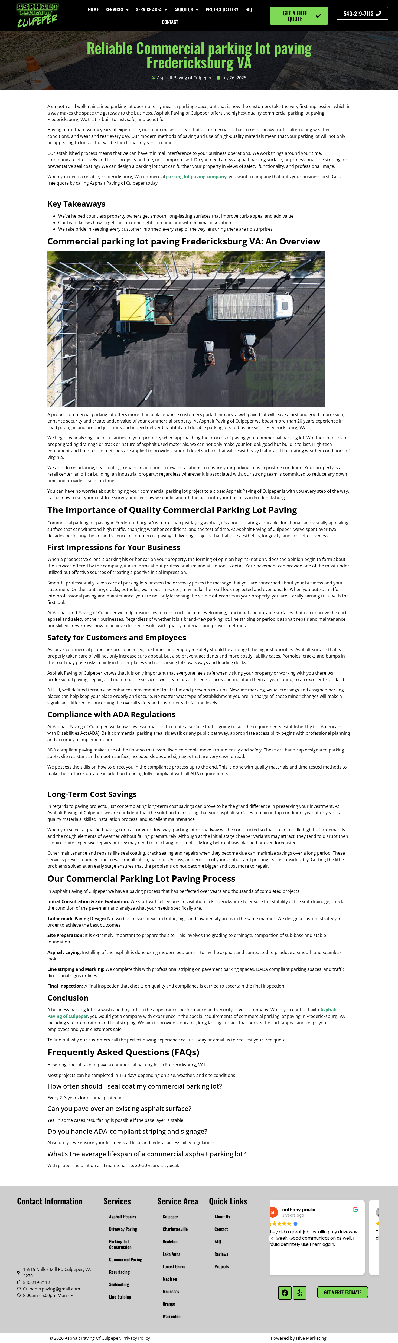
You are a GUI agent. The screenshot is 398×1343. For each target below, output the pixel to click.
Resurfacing (119, 1272)
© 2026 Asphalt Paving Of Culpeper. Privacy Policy (99, 1338)
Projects (221, 1266)
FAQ (248, 9)
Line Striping (120, 1296)
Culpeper (170, 1216)
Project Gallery (222, 9)
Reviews (221, 1254)
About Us (183, 9)
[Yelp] (299, 1293)
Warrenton (172, 1316)
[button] (273, 1238)
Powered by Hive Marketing (299, 1338)
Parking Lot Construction (120, 1244)
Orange (169, 1303)
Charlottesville (175, 1229)
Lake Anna (171, 1254)
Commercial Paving (125, 1259)
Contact (170, 21)
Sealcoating (119, 1284)
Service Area (149, 9)
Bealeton (170, 1241)
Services (114, 9)
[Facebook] (285, 1293)
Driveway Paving (123, 1229)
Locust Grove (174, 1266)
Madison (170, 1279)
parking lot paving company (196, 176)
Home (93, 9)
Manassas (171, 1291)
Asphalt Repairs (122, 1216)
